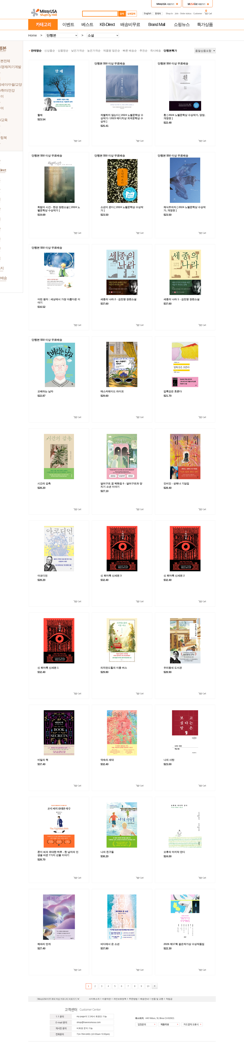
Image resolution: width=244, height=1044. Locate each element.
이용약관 (106, 999)
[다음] (155, 986)
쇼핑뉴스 (182, 24)
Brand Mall (156, 24)
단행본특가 (170, 50)
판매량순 (36, 50)
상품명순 (63, 50)
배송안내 (144, 999)
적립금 (169, 999)
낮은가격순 (77, 50)
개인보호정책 (119, 999)
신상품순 (49, 50)
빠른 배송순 (130, 50)
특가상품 (205, 24)
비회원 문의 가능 (85, 1028)
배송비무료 (130, 24)
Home (32, 35)
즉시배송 (155, 50)
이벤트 (68, 24)
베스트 (87, 24)
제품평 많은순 (111, 50)
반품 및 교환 (157, 999)
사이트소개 (94, 999)
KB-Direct (107, 24)
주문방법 (133, 999)
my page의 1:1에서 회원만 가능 (92, 1016)
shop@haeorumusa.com (89, 1022)
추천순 (144, 50)
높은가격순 (94, 50)
